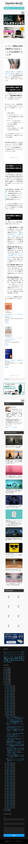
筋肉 (11, 658)
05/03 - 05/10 (9, 782)
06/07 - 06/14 (9, 774)
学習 (9, 658)
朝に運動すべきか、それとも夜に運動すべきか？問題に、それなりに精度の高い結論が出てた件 (14, 462)
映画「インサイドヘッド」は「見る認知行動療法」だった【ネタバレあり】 (15, 760)
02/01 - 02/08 (9, 801)
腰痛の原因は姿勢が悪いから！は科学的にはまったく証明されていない (15, 234)
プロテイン (13, 656)
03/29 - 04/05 (9, 789)
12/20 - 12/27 (9, 687)
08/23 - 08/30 (9, 712)
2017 (6, 681)
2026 (6, 667)
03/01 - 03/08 (9, 795)
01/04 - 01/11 (9, 807)
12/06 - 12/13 (9, 690)
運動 (6, 658)
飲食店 (22, 656)
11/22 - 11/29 (9, 693)
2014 (6, 809)
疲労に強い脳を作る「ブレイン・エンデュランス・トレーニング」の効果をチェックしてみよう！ (14, 555)
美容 (23, 660)
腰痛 (7, 379)
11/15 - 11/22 (9, 694)
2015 (6, 684)
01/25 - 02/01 (9, 803)
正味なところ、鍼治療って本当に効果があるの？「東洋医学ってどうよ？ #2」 (15, 730)
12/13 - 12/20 (9, 688)
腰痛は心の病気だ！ (10, 71)
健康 (17, 658)
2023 (6, 672)
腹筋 (5, 661)
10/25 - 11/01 (9, 699)
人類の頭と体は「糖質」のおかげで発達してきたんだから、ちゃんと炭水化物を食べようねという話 (15, 749)
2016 (6, 682)
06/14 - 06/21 (9, 773)
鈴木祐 (14, 407)
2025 (6, 669)
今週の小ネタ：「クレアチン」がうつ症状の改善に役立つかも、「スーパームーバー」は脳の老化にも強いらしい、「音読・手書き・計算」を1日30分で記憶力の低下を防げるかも (14, 523)
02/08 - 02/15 (9, 800)
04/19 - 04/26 (9, 785)
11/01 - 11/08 (9, 697)
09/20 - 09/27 (9, 706)
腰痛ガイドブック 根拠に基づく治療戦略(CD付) (14, 360)
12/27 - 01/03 (9, 685)
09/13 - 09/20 (9, 708)
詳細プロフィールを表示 (11, 427)
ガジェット (13, 652)
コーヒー (18, 652)
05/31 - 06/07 (9, 776)
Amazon (6, 321)
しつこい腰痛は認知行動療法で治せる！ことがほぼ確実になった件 (14, 722)
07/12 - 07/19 (9, 767)
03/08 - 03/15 (9, 794)
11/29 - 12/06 (9, 691)
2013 (6, 810)
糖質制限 (18, 660)
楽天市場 (6, 322)
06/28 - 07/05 (9, 770)
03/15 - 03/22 (9, 792)
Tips (5, 652)
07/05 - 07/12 (9, 768)
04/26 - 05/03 (9, 783)
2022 (6, 673)
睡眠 (14, 660)
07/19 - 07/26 (9, 765)
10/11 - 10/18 (9, 702)
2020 (6, 676)
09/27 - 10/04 (9, 705)
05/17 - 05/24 (9, 779)
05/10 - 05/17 (9, 780)
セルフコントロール (16, 654)
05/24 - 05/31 (9, 777)
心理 (11, 660)
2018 (6, 679)
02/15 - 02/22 (9, 798)
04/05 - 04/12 (9, 788)
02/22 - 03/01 (9, 797)
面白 (8, 661)
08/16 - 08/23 (9, 714)
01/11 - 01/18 (9, 806)
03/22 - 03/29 (9, 791)
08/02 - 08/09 (9, 762)
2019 (6, 678)
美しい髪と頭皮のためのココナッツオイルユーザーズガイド (15, 737)
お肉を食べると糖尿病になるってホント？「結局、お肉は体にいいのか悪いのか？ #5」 (15, 756)
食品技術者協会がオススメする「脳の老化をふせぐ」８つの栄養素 (15, 742)
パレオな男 (14, 841)
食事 (7, 660)
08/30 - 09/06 (9, 711)
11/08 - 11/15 (9, 696)
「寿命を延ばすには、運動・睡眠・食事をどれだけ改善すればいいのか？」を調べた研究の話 (14, 491)
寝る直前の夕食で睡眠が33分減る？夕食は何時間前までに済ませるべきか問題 (14, 539)
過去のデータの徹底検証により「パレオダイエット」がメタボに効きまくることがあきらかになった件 (15, 718)
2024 (6, 670)
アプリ (8, 652)
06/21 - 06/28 (9, 771)
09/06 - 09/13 (9, 709)
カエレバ (11, 317)
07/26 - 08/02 (9, 764)
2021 (6, 675)
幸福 (21, 658)
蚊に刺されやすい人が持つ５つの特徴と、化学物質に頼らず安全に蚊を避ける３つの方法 (15, 745)
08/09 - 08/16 (9, 715)
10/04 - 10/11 (9, 703)
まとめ (19, 656)
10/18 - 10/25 (9, 700)
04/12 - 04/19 (9, 786)
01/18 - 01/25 (9, 804)
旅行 (11, 661)
